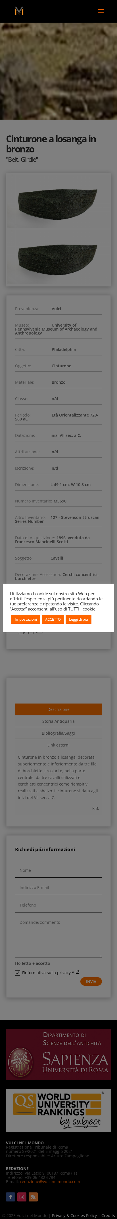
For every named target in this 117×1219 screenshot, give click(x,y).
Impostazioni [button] (26, 619)
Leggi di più (78, 619)
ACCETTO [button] (53, 619)
